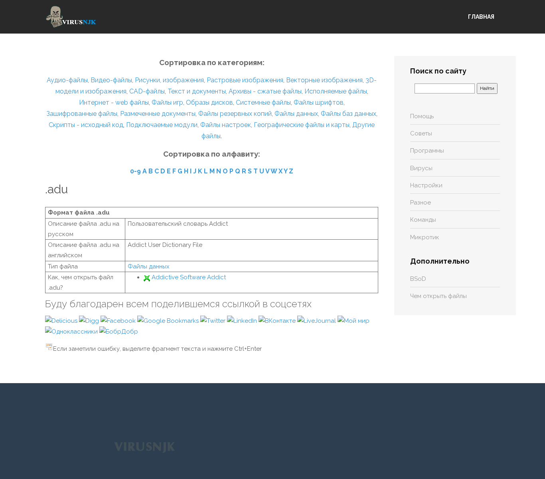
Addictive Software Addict (189, 277)
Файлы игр (167, 102)
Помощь (422, 116)
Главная (481, 17)
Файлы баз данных (348, 113)
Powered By (144, 447)
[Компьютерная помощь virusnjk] (71, 17)
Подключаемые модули (161, 125)
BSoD (418, 278)
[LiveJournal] (317, 320)
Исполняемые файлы (335, 91)
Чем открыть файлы (438, 296)
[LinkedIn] (243, 320)
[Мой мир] (353, 320)
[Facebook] (119, 320)
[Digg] (90, 320)
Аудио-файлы (67, 80)
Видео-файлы (111, 80)
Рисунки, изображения (169, 80)
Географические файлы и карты (302, 125)
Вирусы (421, 168)
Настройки (426, 185)
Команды (423, 219)
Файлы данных (296, 113)
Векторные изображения (324, 80)
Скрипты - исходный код (86, 125)
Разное (420, 202)
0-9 (135, 171)
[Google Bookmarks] (168, 320)
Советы (421, 133)
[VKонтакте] (278, 320)
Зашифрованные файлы (81, 113)
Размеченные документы (157, 113)
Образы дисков (209, 102)
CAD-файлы (147, 91)
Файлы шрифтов (319, 102)
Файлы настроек (225, 125)
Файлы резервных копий (235, 113)
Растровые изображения (245, 80)
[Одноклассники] (72, 331)
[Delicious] (62, 320)
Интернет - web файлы (114, 102)
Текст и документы (196, 91)
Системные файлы (263, 102)
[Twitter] (213, 320)
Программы (427, 150)
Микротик (424, 237)
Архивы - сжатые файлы (265, 91)
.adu (56, 189)
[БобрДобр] (118, 331)
